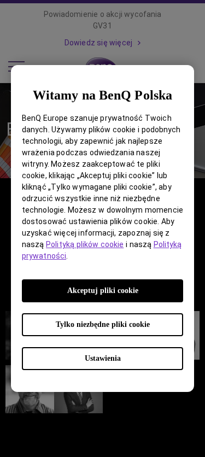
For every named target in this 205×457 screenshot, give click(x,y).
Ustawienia (103, 358)
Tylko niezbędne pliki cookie (103, 324)
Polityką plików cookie (85, 244)
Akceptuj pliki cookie (102, 290)
